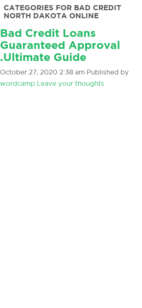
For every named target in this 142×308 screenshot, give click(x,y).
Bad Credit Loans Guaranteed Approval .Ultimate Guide (60, 45)
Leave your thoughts (70, 83)
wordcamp (17, 83)
